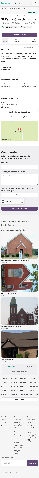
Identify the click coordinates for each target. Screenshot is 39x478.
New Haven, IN (25, 378)
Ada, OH (5, 390)
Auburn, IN (34, 394)
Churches (4, 8)
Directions (16, 42)
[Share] (35, 19)
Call (25, 42)
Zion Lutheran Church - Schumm (11, 326)
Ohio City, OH (26, 27)
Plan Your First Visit (19, 34)
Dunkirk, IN (34, 386)
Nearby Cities (11, 366)
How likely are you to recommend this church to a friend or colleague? (18, 189)
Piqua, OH (24, 394)
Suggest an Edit (31, 47)
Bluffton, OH (5, 386)
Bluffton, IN (15, 378)
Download (17, 438)
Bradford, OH (24, 390)
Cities (24, 8)
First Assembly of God (7, 359)
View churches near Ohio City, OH (12, 230)
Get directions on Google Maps (19, 112)
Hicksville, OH (15, 382)
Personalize (32, 12)
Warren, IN (14, 390)
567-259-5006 (5, 86)
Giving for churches (17, 421)
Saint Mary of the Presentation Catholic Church (15, 261)
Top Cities (29, 366)
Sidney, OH (14, 386)
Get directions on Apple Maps (19, 117)
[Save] (29, 19)
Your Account (31, 420)
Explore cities (18, 448)
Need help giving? (30, 423)
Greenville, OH (15, 394)
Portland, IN (34, 378)
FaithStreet (6, 3)
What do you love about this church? (13, 172)
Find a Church (19, 445)
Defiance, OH (24, 382)
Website (34, 42)
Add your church (17, 452)
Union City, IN (25, 386)
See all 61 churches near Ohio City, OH (13, 16)
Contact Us (5, 422)
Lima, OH (5, 378)
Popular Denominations (19, 372)
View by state (19, 399)
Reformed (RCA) (13, 27)
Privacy (15, 472)
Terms (19, 472)
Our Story (4, 420)
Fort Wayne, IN (6, 382)
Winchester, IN (6, 394)
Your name (4, 162)
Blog (2, 425)
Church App (18, 435)
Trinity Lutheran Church (8, 293)
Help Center (31, 428)
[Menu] (35, 3)
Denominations (15, 8)
